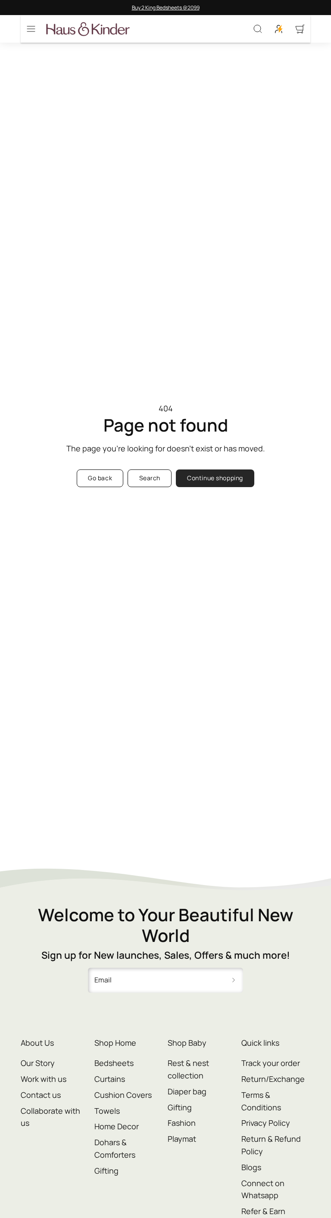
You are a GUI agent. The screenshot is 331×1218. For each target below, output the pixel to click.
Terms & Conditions (261, 1101)
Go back (100, 478)
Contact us (41, 1095)
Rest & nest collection (188, 1069)
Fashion (182, 1123)
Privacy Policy (265, 1123)
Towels (107, 1111)
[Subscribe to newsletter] (233, 980)
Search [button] (149, 478)
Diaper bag (187, 1091)
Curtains (109, 1079)
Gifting (106, 1170)
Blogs (251, 1167)
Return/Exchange (273, 1079)
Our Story (38, 1063)
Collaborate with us (50, 1117)
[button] (31, 29)
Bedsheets (114, 1063)
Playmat (182, 1139)
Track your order (270, 1063)
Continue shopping (215, 478)
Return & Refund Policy (271, 1145)
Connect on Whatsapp (262, 1189)
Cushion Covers (123, 1095)
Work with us (43, 1079)
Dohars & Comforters (114, 1148)
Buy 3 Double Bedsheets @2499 (180, 7)
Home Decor (116, 1126)
